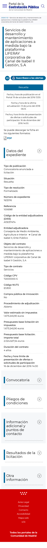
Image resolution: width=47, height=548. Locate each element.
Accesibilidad (23, 514)
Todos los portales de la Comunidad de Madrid (23, 534)
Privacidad (23, 506)
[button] (5, 5)
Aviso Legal (23, 502)
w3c (24, 522)
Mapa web (23, 518)
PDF (9, 138)
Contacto (23, 510)
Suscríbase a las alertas (29, 78)
